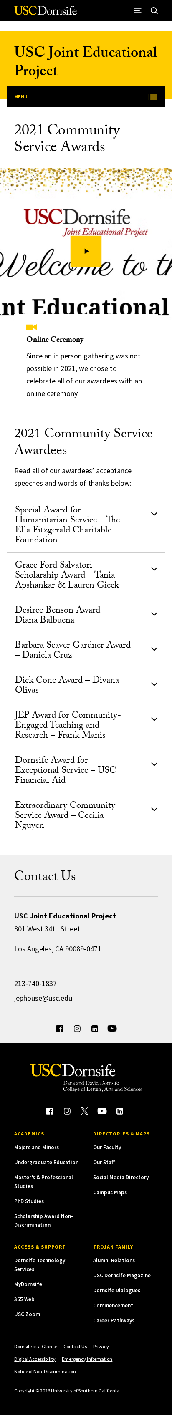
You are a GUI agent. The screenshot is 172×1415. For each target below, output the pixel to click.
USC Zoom (27, 1314)
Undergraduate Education (46, 1162)
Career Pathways (113, 1320)
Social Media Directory (121, 1177)
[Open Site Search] (154, 10)
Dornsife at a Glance (35, 1346)
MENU (21, 96)
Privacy (101, 1346)
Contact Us (75, 1346)
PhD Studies (29, 1201)
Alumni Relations (114, 1260)
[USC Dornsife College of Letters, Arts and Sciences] (45, 13)
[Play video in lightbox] (86, 251)
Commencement (113, 1305)
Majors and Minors (36, 1147)
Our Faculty (107, 1147)
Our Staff (104, 1162)
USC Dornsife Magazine (122, 1275)
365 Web (24, 1299)
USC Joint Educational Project (85, 64)
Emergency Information (87, 1359)
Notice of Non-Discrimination (45, 1371)
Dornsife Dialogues (116, 1290)
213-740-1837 (35, 983)
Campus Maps (110, 1192)
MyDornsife (28, 1284)
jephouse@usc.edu (43, 998)
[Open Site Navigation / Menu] (138, 10)
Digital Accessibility (35, 1359)
